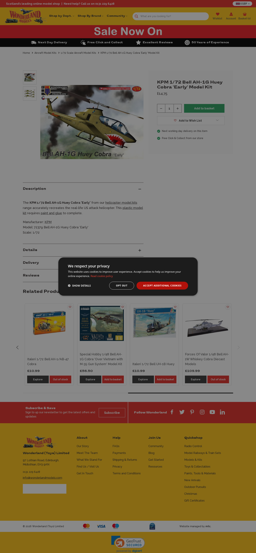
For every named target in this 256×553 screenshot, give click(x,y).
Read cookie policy (102, 276)
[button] (79, 285)
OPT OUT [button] (121, 285)
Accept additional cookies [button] (162, 285)
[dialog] (128, 276)
